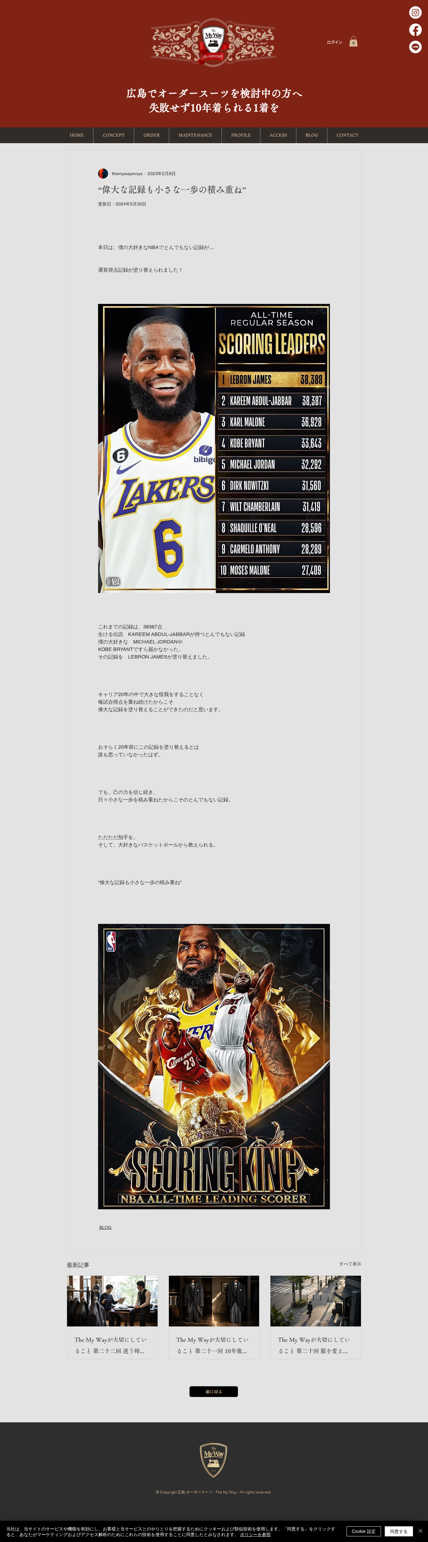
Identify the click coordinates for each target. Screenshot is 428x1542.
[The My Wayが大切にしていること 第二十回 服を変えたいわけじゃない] (315, 1301)
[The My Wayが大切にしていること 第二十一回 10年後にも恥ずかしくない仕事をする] (214, 1301)
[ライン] (415, 47)
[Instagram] (415, 12)
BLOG (105, 1227)
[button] (353, 41)
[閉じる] (420, 1531)
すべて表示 (350, 1263)
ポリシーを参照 (255, 1534)
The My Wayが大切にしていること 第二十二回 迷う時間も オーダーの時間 (111, 1347)
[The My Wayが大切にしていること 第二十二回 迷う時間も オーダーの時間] (112, 1301)
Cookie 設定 (364, 1531)
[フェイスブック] (415, 29)
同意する (399, 1531)
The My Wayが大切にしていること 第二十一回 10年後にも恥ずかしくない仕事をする (213, 1347)
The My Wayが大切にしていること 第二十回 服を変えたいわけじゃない (314, 1347)
